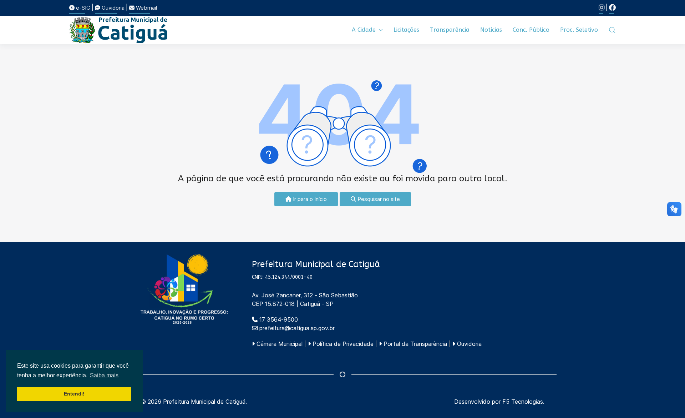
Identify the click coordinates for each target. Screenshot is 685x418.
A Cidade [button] (364, 29)
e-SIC (82, 7)
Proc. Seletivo (579, 29)
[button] (612, 30)
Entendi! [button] (74, 394)
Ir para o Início (309, 199)
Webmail (146, 7)
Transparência (450, 29)
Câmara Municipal (279, 343)
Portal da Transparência (414, 343)
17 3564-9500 (278, 319)
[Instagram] (601, 8)
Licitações (406, 29)
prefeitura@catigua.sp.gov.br (297, 328)
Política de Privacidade (342, 343)
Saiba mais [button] (104, 375)
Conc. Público (531, 29)
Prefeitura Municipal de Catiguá (204, 401)
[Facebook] (612, 8)
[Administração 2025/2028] (184, 289)
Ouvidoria (112, 7)
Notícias (491, 29)
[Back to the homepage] (118, 30)
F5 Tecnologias (522, 401)
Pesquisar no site (378, 199)
